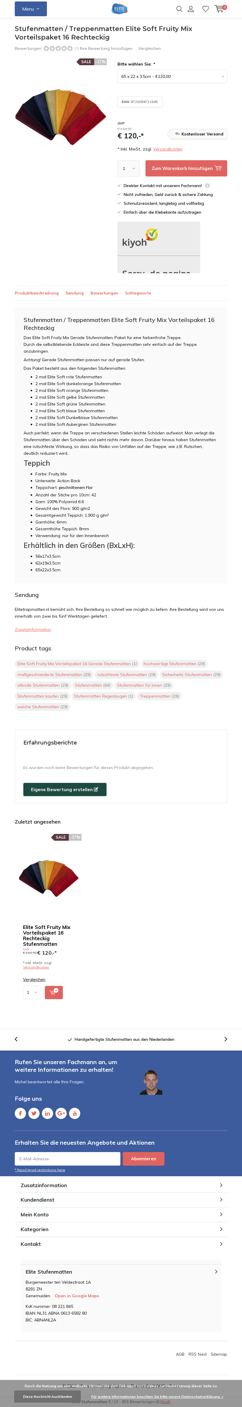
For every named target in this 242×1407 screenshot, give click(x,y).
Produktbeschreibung (37, 293)
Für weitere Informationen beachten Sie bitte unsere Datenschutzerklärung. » (157, 1396)
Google (61, 1113)
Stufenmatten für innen (144, 685)
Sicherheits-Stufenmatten (191, 674)
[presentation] (19, 1039)
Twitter (34, 1113)
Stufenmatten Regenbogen (103, 696)
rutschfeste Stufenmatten (126, 674)
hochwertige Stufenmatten (174, 663)
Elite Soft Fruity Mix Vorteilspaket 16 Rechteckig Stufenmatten (46, 935)
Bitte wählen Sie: (136, 64)
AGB (180, 1354)
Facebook (20, 1113)
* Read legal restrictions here (40, 1170)
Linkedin (47, 1113)
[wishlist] (205, 9)
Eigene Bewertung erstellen (62, 789)
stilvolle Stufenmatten (42, 685)
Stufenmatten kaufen (42, 696)
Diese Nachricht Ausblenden (47, 1396)
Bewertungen (104, 293)
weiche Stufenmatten (42, 706)
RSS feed (198, 1354)
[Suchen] (179, 9)
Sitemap (219, 1354)
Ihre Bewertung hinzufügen (106, 48)
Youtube (74, 1113)
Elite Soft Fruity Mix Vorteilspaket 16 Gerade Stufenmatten (77, 663)
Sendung (75, 293)
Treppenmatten (159, 696)
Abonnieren (143, 1158)
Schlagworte (138, 293)
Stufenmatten (92, 685)
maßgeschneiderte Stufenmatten (54, 674)
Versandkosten (167, 149)
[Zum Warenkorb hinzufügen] (54, 992)
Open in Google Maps (77, 1295)
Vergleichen (149, 48)
